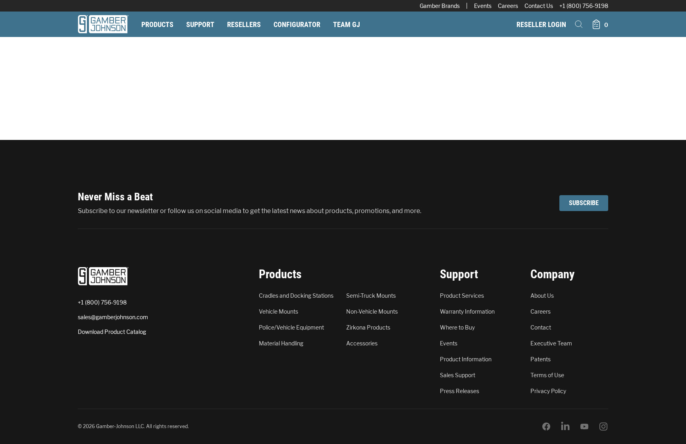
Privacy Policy (548, 391)
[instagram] (603, 426)
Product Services (462, 295)
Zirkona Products (368, 327)
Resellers (244, 24)
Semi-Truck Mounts (371, 295)
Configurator (297, 24)
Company (552, 274)
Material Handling (281, 343)
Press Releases (459, 391)
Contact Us (538, 5)
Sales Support (457, 375)
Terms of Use (547, 375)
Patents (540, 359)
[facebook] (546, 426)
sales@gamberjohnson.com (113, 317)
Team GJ (346, 24)
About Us (542, 295)
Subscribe (584, 203)
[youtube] (584, 426)
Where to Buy (457, 327)
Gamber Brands (440, 5)
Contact (540, 327)
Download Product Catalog (112, 331)
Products (157, 24)
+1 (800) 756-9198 (583, 5)
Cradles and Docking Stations (296, 295)
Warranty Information (467, 311)
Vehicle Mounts (278, 311)
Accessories (362, 343)
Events (482, 5)
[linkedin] (565, 426)
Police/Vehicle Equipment (291, 327)
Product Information (465, 359)
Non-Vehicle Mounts (372, 311)
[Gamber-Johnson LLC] (103, 24)
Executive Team (551, 343)
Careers (508, 5)
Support (200, 24)
